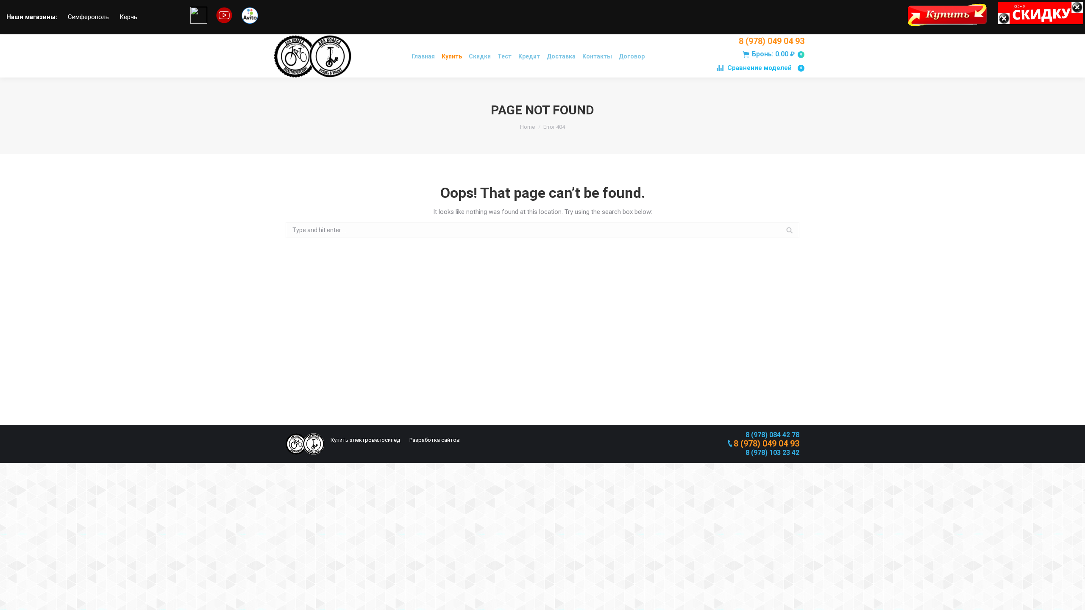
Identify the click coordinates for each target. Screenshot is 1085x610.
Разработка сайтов (434, 440)
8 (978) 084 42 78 (772, 435)
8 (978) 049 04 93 (771, 41)
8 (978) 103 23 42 (772, 453)
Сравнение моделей (764, 68)
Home (527, 127)
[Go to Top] (1071, 596)
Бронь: (777, 54)
